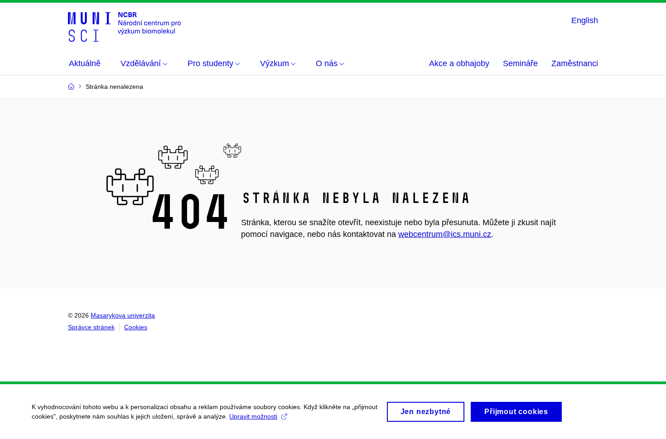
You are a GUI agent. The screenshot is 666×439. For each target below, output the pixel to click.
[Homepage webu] (124, 26)
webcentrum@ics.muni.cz (444, 234)
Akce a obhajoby (459, 63)
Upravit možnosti (253, 416)
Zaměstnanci (574, 63)
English (584, 20)
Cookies (135, 327)
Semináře (520, 63)
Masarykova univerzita (123, 315)
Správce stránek (91, 327)
